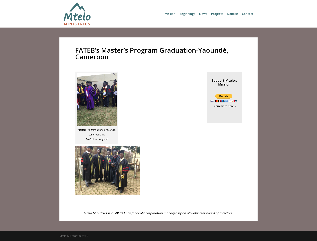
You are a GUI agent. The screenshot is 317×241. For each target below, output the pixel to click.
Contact (248, 14)
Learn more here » (224, 106)
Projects (217, 14)
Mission (170, 14)
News (203, 14)
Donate (232, 14)
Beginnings (187, 14)
